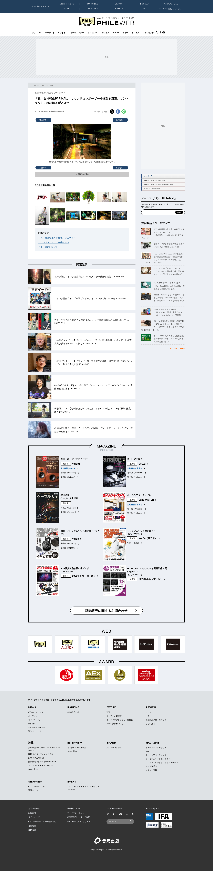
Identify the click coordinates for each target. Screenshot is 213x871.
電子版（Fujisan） (68, 476)
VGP (108, 712)
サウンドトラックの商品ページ (53, 242)
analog (148, 751)
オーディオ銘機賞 (114, 716)
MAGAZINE (106, 446)
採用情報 (32, 830)
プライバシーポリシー (76, 812)
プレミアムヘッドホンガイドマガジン (162, 762)
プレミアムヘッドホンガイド (158, 758)
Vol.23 (75, 538)
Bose (66, 8)
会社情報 (32, 825)
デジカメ (105, 33)
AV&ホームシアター (36, 712)
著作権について (74, 808)
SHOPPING (35, 781)
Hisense (118, 8)
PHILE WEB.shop (68, 507)
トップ (33, 33)
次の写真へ (120, 120)
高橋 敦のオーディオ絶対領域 (40, 754)
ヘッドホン (62, 33)
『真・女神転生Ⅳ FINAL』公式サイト (56, 237)
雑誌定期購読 (151, 766)
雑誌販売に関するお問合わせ (106, 610)
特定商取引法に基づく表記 (78, 817)
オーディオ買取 (171, 9)
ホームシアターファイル (156, 755)
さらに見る (150, 723)
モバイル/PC (93, 33)
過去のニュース (34, 731)
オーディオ (49, 33)
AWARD (111, 707)
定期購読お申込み (68, 468)
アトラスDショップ (47, 246)
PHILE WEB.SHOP (36, 786)
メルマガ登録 (151, 770)
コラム (148, 716)
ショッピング (148, 33)
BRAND (111, 742)
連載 (30, 742)
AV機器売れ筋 (73, 712)
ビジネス (135, 33)
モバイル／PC (34, 719)
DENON (119, 3)
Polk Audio (93, 8)
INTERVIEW (74, 742)
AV (40, 33)
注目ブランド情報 (114, 747)
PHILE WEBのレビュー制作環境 (42, 821)
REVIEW (151, 707)
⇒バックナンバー (177, 348)
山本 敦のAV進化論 (36, 757)
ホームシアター (77, 33)
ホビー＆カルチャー (36, 727)
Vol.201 (76, 463)
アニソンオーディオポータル (40, 765)
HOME (34, 85)
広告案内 (32, 812)
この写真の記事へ (81, 174)
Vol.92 (142, 463)
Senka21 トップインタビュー (154, 180)
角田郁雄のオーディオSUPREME (42, 761)
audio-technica (67, 3)
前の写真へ (43, 120)
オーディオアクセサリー (156, 747)
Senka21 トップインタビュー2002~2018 (158, 184)
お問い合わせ (34, 808)
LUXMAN (144, 3)
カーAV (116, 33)
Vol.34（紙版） (133, 542)
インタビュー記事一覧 (152, 188)
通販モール (33, 790)
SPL (145, 8)
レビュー (149, 712)
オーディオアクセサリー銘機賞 (119, 719)
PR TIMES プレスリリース (78, 821)
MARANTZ (92, 3)
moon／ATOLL (171, 3)
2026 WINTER (146, 499)
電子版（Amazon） (69, 472)
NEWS (32, 707)
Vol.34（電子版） (148, 538)
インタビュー (43, 85)
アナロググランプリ (114, 723)
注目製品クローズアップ (155, 223)
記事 (51, 85)
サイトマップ (34, 817)
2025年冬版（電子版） (84, 575)
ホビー (125, 33)
